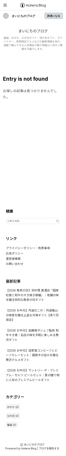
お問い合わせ (14, 264)
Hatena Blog (28, 448)
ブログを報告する (49, 448)
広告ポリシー (14, 253)
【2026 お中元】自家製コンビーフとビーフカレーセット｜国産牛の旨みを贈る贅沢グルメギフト (32, 355)
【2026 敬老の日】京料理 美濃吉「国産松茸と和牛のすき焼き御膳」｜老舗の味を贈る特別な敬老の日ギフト (32, 295)
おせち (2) (13, 407)
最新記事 (13, 281)
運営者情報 (13, 259)
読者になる (53, 15)
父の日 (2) (13, 415)
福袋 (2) (11, 424)
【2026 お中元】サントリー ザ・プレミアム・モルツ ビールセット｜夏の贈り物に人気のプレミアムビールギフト (32, 375)
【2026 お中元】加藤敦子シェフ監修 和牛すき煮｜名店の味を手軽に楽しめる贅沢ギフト (32, 335)
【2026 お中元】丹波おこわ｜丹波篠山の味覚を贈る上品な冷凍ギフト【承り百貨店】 (32, 315)
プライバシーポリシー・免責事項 (28, 248)
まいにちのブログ (23, 16)
